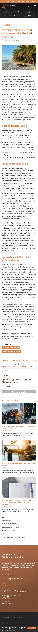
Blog (7, 24)
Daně (7, 12)
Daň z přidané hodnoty (10, 524)
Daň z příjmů (6, 520)
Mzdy (33, 12)
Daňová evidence (12, 382)
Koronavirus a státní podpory (14, 538)
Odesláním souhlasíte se (9, 366)
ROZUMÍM (32, 628)
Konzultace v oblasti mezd (11, 351)
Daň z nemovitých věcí (10, 527)
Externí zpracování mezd (11, 348)
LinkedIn (34, 1)
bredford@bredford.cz (24, 1)
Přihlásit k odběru (19, 392)
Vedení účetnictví (8, 531)
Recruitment (11, 16)
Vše (3, 517)
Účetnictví (20, 12)
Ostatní (29, 16)
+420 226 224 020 (10, 1)
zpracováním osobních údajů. (24, 366)
